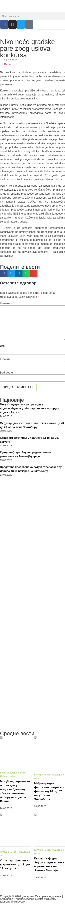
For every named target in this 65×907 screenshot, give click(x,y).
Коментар (7, 303)
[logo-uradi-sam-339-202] (32, 541)
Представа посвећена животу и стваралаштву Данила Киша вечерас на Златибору (31, 469)
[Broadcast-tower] (29, 24)
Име (2, 346)
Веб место (6, 372)
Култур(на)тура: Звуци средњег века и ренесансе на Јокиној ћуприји (25, 454)
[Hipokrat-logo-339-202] (32, 622)
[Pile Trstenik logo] (32, 500)
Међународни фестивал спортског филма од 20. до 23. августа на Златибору (32, 425)
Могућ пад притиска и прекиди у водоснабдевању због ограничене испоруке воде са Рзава (29, 408)
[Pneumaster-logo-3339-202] (32, 700)
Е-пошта (5, 359)
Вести (8, 64)
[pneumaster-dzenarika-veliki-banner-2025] (32, 727)
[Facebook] (4, 24)
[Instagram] (12, 24)
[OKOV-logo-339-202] (32, 662)
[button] (32, 29)
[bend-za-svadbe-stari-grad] (32, 581)
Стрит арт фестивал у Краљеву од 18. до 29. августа (29, 439)
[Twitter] (21, 24)
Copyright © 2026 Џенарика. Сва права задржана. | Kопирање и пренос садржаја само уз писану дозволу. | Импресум (31, 899)
